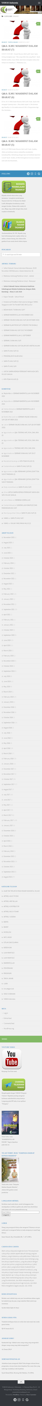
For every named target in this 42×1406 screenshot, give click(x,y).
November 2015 (9, 861)
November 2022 (9, 578)
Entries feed (7, 1018)
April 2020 (7, 645)
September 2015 (9, 872)
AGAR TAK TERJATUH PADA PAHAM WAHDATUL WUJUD (22, 891)
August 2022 (8, 584)
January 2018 (8, 764)
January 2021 (8, 625)
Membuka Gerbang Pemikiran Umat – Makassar (20, 281)
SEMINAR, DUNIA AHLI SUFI (12, 341)
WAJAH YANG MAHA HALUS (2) (21, 523)
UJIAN (6, 984)
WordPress (16, 1394)
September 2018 (9, 723)
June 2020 (7, 640)
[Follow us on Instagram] (31, 173)
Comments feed (9, 1023)
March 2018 (7, 753)
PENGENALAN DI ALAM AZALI (13, 356)
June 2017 (7, 800)
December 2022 (9, 573)
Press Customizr (31, 1394)
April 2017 (7, 810)
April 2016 (7, 841)
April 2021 (7, 614)
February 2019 (8, 697)
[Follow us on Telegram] (28, 173)
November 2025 (9, 537)
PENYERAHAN (8, 968)
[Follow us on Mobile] (35, 173)
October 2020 (8, 630)
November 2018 (9, 712)
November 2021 (9, 604)
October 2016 (8, 836)
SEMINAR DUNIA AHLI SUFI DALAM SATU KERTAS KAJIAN (22, 346)
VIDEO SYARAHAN (9, 994)
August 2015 (8, 877)
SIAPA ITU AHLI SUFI (10, 366)
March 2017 (7, 815)
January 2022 (8, 599)
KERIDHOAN (8, 948)
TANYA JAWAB (13, 42)
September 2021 (9, 609)
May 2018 (7, 743)
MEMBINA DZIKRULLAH (22, 500)
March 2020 (7, 650)
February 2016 (8, 851)
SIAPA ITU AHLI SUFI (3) (11, 351)
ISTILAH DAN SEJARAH (11, 942)
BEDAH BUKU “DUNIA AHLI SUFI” (14, 310)
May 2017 (7, 805)
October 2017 (8, 779)
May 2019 (7, 686)
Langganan (6, 1215)
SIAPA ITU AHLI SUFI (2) (11, 361)
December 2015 (9, 856)
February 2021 (8, 620)
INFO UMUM (8, 937)
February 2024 (8, 563)
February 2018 (8, 759)
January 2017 (8, 825)
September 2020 (9, 635)
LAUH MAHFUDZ (9, 953)
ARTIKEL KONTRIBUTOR (11, 906)
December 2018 (9, 707)
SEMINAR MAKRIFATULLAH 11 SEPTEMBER (17, 335)
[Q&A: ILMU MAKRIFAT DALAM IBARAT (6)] (21, 78)
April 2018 (7, 748)
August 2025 (8, 542)
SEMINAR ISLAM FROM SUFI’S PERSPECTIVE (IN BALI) (21, 325)
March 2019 (7, 692)
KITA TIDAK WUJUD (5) (11, 379)
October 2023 (8, 568)
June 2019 (7, 681)
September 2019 (9, 671)
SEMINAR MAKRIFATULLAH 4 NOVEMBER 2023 (18, 315)
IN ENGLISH (7, 932)
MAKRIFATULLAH (9, 963)
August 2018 (8, 728)
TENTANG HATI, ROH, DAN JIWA (24, 448)
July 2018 (7, 733)
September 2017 (9, 784)
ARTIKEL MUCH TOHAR (11, 911)
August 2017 (8, 789)
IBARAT (4, 42)
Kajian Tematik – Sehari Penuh (14, 297)
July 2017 (7, 795)
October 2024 (8, 558)
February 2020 (8, 656)
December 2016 (9, 831)
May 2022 (7, 589)
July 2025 (7, 548)
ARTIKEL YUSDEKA (10, 917)
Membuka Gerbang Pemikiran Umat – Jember (19, 276)
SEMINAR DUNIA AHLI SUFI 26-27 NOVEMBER (18, 330)
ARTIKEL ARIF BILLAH (10, 901)
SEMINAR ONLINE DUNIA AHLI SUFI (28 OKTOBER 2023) (21, 320)
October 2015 (8, 867)
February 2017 (8, 820)
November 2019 (9, 661)
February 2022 (8, 594)
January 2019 (8, 702)
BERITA (6, 922)
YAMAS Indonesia (9, 999)
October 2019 (8, 666)
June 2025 (7, 553)
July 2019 (7, 676)
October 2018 (8, 717)
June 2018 (7, 738)
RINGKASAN (7, 973)
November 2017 (9, 774)
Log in (6, 1013)
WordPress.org (9, 1028)
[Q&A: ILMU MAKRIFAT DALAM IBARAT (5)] (21, 125)
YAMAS (6, 518)
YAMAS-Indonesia (9, 3)
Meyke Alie (7, 393)
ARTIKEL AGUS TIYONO (11, 896)
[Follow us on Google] (39, 173)
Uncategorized (9, 989)
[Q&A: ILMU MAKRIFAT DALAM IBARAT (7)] (21, 30)
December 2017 (9, 769)
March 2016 (7, 846)
